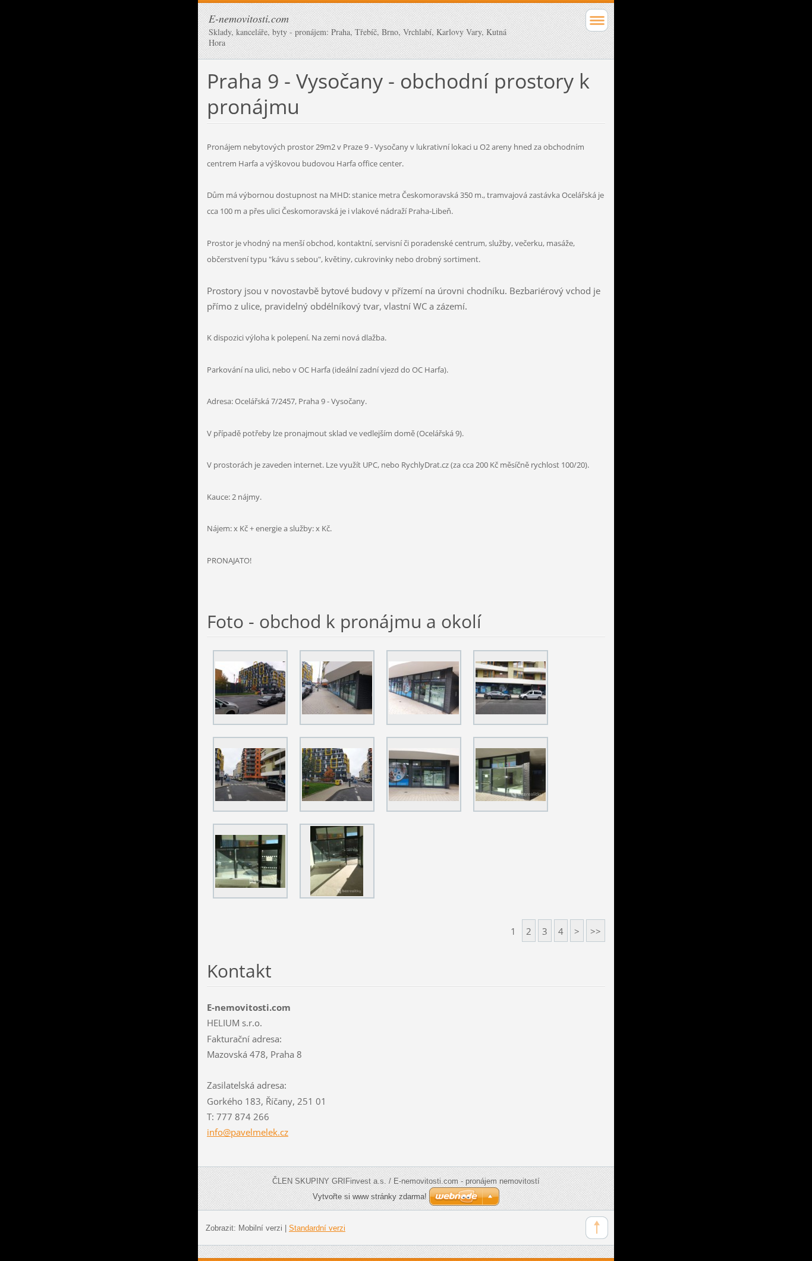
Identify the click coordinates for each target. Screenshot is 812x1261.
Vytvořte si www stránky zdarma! (370, 1196)
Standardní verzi (317, 1228)
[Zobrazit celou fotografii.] (250, 687)
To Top (597, 1227)
